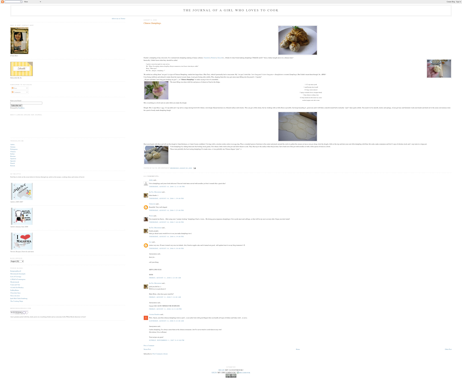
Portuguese (14, 149)
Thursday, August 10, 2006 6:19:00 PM (166, 236)
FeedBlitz (21, 108)
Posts (15, 88)
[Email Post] (194, 168)
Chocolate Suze (15, 293)
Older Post (448, 349)
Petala (151, 216)
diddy (151, 180)
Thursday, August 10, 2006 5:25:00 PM (166, 210)
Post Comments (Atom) (160, 354)
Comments (17, 92)
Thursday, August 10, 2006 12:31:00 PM (167, 186)
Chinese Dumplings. (152, 23)
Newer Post (147, 349)
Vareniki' (206, 58)
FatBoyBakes (14, 290)
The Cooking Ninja (16, 301)
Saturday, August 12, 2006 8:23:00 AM (166, 321)
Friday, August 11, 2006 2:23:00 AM (165, 278)
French (12, 163)
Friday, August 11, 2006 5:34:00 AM (165, 297)
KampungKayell (15, 271)
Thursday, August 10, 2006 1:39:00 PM (166, 198)
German (12, 147)
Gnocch (219, 58)
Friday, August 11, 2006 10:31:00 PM (165, 309)
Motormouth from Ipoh (17, 274)
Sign (214, 373)
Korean (12, 166)
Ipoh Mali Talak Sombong (18, 298)
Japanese (13, 158)
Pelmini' (213, 58)
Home (298, 349)
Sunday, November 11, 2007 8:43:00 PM (166, 340)
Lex (150, 242)
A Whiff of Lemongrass (17, 279)
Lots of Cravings (15, 276)
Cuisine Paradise (154, 314)
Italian (12, 154)
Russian (13, 156)
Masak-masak (14, 282)
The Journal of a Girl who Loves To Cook (231, 10)
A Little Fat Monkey (17, 287)
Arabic (12, 144)
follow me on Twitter (118, 18)
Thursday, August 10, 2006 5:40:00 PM (166, 222)
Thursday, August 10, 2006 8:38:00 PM (166, 248)
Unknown (152, 204)
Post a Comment (149, 345)
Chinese (13, 151)
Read (222, 370)
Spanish (13, 161)
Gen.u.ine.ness (15, 296)
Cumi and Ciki (15, 285)
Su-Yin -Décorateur (155, 192)
